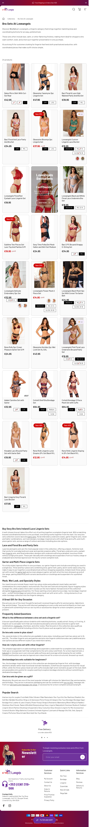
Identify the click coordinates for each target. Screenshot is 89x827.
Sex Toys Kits (59, 697)
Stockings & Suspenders (29, 708)
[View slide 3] (47, 737)
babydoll (5, 653)
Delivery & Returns (80, 787)
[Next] (85, 3)
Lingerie (63, 783)
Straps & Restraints (49, 703)
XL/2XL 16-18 (78, 153)
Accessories (78, 708)
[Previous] (3, 3)
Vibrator (37, 697)
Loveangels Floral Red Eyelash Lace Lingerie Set (15, 197)
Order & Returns (47, 790)
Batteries (23, 710)
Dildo (31, 697)
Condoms (31, 710)
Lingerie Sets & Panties (10, 708)
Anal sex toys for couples (11, 697)
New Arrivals (21, 713)
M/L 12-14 (79, 148)
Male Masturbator (47, 697)
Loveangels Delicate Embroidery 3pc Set (12, 292)
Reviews (79, 782)
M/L (81, 102)
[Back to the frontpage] (3, 19)
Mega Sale (63, 793)
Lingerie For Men (68, 708)
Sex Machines (69, 697)
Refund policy (29, 823)
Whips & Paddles (78, 703)
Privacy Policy (49, 800)
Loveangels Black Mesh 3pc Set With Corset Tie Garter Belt (73, 293)
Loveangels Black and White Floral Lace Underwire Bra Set (73, 198)
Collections (11, 19)
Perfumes (12, 713)
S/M (45, 102)
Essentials (64, 786)
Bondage (69, 700)
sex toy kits (68, 682)
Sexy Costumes (44, 708)
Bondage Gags (79, 700)
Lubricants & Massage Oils (58, 710)
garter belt (21, 572)
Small (43, 409)
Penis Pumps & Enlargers (49, 700)
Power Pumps (37, 703)
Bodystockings (38, 705)
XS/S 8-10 (69, 148)
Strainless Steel (8, 705)
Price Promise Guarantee (49, 796)
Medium (52, 409)
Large (52, 413)
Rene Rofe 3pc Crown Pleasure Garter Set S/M (14, 348)
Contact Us (48, 782)
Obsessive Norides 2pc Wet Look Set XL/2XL (44, 348)
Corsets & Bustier (8, 710)
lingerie (9, 553)
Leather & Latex (18, 703)
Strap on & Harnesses (31, 700)
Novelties (19, 700)
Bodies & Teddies (79, 705)
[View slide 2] (44, 737)
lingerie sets (16, 591)
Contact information (58, 823)
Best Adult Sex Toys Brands (36, 713)
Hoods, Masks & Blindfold (23, 705)
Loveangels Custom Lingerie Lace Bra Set (70, 140)
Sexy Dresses (56, 708)
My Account (48, 779)
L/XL (52, 102)
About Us (47, 786)
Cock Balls (24, 697)
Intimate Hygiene (41, 710)
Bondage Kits (7, 703)
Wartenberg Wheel (64, 703)
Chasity (28, 703)
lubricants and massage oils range (23, 685)
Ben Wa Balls (10, 700)
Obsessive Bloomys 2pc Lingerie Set (42, 140)
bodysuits (18, 626)
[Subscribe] (82, 757)
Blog (77, 779)
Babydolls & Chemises (64, 705)
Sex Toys (62, 700)
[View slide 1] (41, 737)
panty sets (32, 537)
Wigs (18, 710)
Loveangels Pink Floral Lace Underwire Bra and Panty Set (73, 349)
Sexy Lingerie (50, 705)
